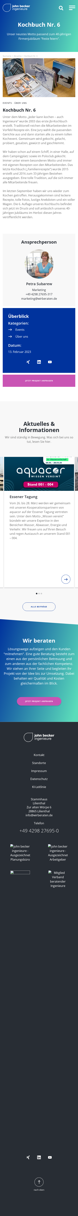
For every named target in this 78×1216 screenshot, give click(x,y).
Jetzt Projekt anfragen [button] (39, 380)
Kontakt (39, 755)
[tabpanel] (39, 522)
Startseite (7, 56)
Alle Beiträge (39, 606)
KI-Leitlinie (39, 787)
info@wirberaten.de (39, 815)
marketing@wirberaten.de (39, 299)
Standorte (39, 763)
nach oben (39, 1189)
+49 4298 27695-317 (39, 294)
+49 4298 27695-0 (39, 831)
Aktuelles (18, 56)
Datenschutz (39, 779)
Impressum (39, 771)
